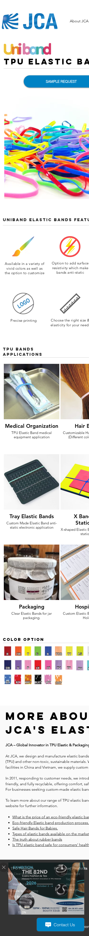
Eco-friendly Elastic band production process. (50, 822)
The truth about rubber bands (37, 839)
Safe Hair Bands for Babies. (35, 828)
